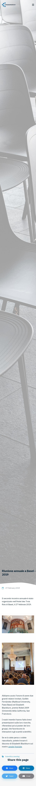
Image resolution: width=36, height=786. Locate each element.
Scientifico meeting (12, 756)
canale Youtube (15, 746)
